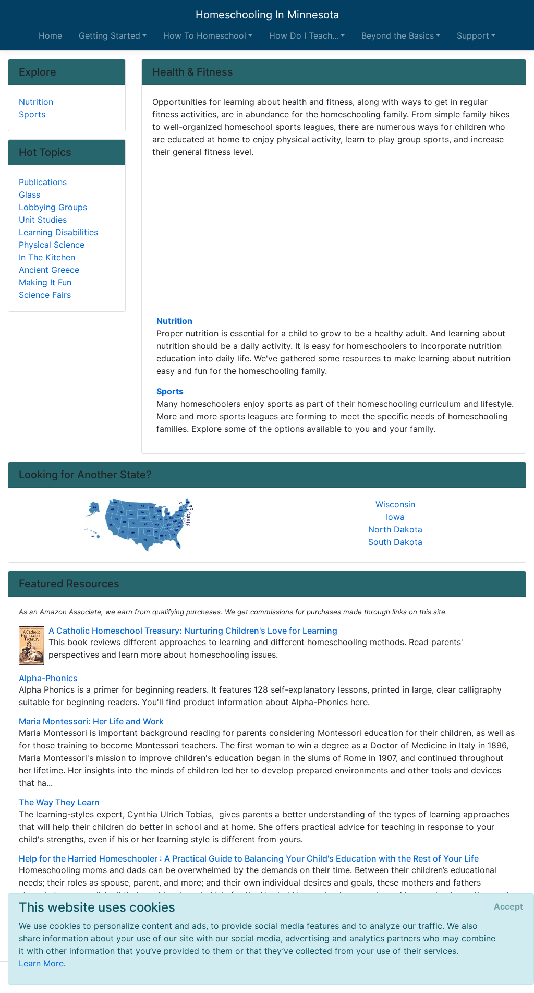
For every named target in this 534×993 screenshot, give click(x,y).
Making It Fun (45, 282)
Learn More (41, 963)
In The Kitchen (47, 257)
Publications (43, 182)
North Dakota (395, 529)
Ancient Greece (49, 269)
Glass (29, 194)
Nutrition (174, 321)
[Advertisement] (333, 235)
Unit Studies (43, 219)
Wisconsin (395, 504)
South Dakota (395, 542)
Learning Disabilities (58, 232)
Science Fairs (45, 294)
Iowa (395, 517)
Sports (170, 391)
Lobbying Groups (53, 207)
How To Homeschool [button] (204, 35)
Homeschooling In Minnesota (267, 14)
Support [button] (473, 35)
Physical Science (51, 244)
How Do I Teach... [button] (303, 35)
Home (50, 35)
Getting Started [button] (109, 35)
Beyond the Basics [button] (397, 35)
